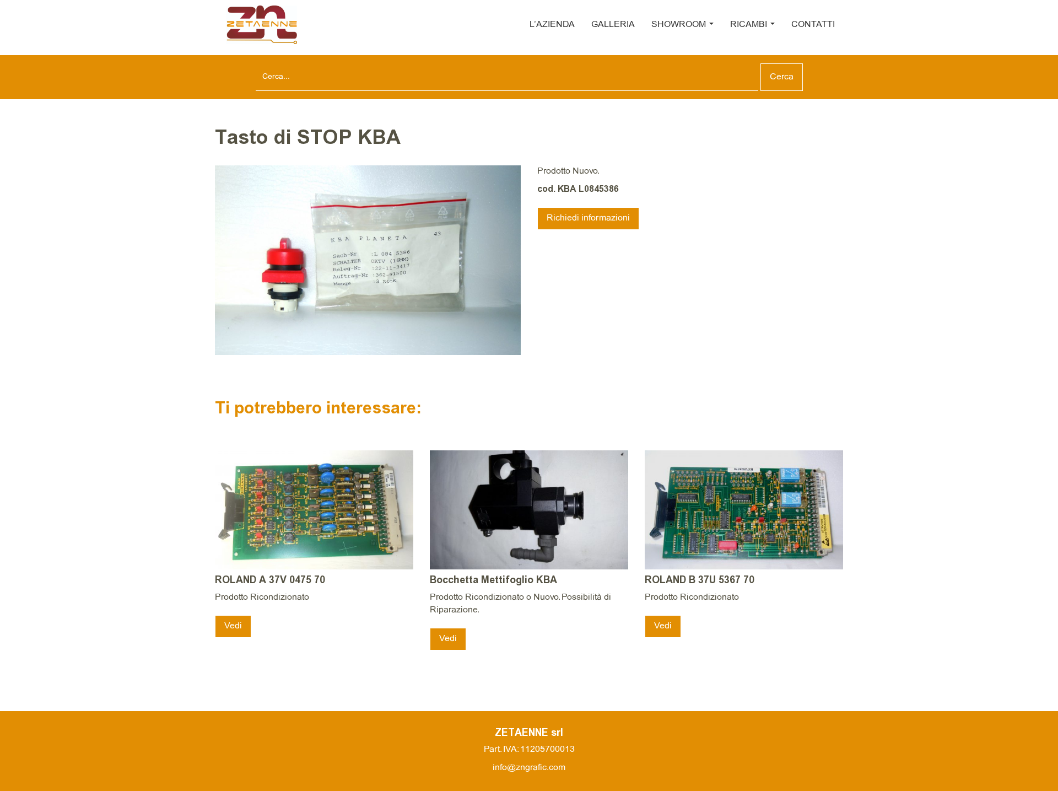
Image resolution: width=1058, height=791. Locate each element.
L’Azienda (552, 24)
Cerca (782, 77)
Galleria (613, 24)
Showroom (679, 24)
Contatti (813, 24)
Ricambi (749, 24)
